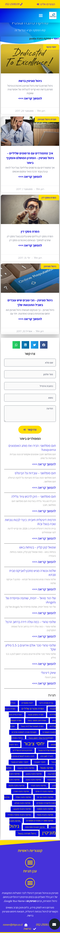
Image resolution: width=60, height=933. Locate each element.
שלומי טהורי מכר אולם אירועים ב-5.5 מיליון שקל (31, 647)
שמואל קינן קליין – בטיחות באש (37, 547)
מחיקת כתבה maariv (26, 768)
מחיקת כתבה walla (33, 780)
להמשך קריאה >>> (30, 98)
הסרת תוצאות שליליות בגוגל (32, 726)
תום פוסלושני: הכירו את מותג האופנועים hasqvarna (32, 447)
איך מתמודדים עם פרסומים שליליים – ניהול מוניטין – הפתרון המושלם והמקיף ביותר (30, 158)
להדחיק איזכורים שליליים (22, 750)
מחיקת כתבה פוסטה (45, 809)
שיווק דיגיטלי (48, 672)
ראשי (56, 38)
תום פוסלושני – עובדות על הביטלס (35, 473)
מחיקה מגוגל (46, 767)
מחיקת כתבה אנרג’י (38, 786)
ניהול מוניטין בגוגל (27, 833)
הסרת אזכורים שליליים (33, 708)
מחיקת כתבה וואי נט (45, 797)
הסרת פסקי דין (30, 231)
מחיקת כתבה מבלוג (22, 803)
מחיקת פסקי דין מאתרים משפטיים (39, 821)
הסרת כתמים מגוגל (36, 715)
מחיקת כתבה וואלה (23, 797)
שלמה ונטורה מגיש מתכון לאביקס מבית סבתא (32, 572)
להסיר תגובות (39, 762)
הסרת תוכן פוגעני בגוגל (37, 720)
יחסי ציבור (34, 743)
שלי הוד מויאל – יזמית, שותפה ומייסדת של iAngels (31, 600)
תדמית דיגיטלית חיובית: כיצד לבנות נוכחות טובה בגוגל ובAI (30, 522)
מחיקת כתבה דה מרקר (44, 791)
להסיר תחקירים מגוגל (19, 762)
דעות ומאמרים (27, 703)
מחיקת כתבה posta (34, 774)
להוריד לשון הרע (46, 756)
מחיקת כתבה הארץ (21, 791)
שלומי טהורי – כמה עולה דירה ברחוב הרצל (31, 622)
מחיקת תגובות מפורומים (35, 827)
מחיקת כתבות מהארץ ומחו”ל (19, 815)
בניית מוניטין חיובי (46, 703)
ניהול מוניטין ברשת (30, 81)
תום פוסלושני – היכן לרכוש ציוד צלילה (33, 496)
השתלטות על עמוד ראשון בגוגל (41, 738)
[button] (41, 15)
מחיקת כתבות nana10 (22, 809)
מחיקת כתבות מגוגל (45, 815)
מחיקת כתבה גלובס (16, 786)
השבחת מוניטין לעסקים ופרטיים (24, 732)
